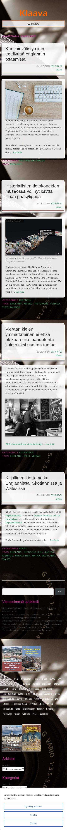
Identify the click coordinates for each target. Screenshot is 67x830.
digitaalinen (26, 678)
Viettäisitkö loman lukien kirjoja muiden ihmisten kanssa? (27, 630)
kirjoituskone (47, 688)
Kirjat (23, 548)
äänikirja (44, 713)
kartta (49, 552)
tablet (18, 708)
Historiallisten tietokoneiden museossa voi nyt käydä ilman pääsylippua (32, 191)
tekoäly (40, 708)
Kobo (20, 693)
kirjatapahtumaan (13, 522)
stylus (41, 703)
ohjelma (28, 698)
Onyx (36, 698)
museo (28, 304)
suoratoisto (8, 708)
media (57, 693)
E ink (44, 678)
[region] (33, 809)
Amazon (7, 678)
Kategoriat (7, 784)
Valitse (33, 814)
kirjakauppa (34, 688)
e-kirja (36, 678)
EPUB (52, 678)
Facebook (7, 683)
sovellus (33, 703)
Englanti (16, 164)
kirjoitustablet (9, 693)
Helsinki (26, 683)
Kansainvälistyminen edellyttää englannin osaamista (25, 54)
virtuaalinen (11, 307)
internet (57, 683)
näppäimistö (8, 698)
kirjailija (22, 688)
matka (36, 556)
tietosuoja (7, 713)
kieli (27, 456)
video (35, 713)
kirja (14, 688)
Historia (25, 300)
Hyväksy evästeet (34, 806)
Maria (59, 69)
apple (15, 678)
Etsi (4, 586)
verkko (55, 304)
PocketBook (47, 698)
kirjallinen (22, 556)
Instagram (46, 683)
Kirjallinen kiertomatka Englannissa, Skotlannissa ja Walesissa (33, 483)
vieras (36, 456)
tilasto (17, 713)
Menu (35, 23)
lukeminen (37, 693)
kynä (28, 693)
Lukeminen (26, 452)
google (17, 683)
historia (36, 683)
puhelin (58, 698)
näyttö (19, 698)
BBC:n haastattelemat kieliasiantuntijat (24, 444)
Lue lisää (17, 152)
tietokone (41, 304)
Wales (6, 559)
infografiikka (33, 552)
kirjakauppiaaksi (13, 515)
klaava (59, 206)
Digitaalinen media (32, 161)
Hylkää (33, 823)
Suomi (50, 703)
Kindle (6, 688)
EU (59, 678)
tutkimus (26, 713)
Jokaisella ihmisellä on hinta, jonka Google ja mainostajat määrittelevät (33, 620)
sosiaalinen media (19, 703)
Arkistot (6, 764)
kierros (7, 556)
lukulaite (48, 693)
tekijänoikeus (29, 708)
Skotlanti (48, 556)
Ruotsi (6, 703)
